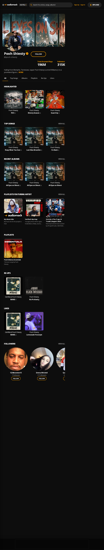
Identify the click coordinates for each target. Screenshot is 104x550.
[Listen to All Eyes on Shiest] (13, 171)
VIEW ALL (61, 124)
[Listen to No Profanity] (34, 286)
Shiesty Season (33, 113)
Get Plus (23, 5)
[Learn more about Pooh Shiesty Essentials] (13, 248)
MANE (12, 299)
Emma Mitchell (42, 373)
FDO (12, 113)
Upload (95, 5)
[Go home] (10, 4)
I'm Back (54, 150)
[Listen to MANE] (13, 286)
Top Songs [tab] (14, 78)
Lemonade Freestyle (34, 335)
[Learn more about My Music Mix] (13, 208)
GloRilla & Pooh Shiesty (13, 297)
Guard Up (54, 113)
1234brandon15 (16, 373)
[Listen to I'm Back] (55, 136)
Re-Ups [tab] (44, 78)
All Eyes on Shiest (12, 185)
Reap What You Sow (12, 150)
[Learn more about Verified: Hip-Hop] (34, 208)
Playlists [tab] (34, 78)
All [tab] (5, 78)
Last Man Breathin (33, 150)
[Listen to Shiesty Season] (34, 99)
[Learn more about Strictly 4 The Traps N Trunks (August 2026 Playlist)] (55, 208)
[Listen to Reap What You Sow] (13, 136)
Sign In (83, 5)
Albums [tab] (24, 78)
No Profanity (34, 299)
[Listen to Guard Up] (55, 99)
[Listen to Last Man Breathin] (34, 136)
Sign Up (76, 5)
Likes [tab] (52, 78)
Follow (38, 54)
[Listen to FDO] (13, 99)
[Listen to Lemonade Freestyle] (34, 321)
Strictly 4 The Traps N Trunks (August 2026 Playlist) (54, 220)
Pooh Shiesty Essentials (12, 260)
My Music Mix (9, 219)
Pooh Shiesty (13, 110)
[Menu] (3, 4)
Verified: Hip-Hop (31, 219)
